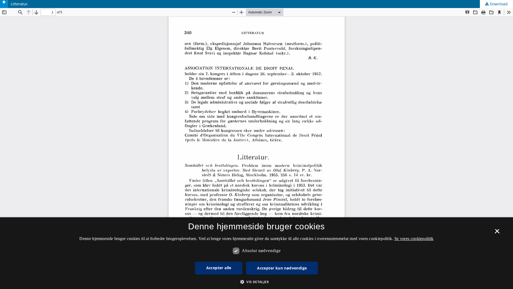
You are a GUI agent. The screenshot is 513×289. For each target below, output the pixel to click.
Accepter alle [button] (218, 267)
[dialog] (256, 253)
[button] (256, 282)
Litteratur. (20, 3)
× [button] (497, 233)
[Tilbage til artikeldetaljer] (4, 4)
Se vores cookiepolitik (414, 238)
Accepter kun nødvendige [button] (282, 268)
